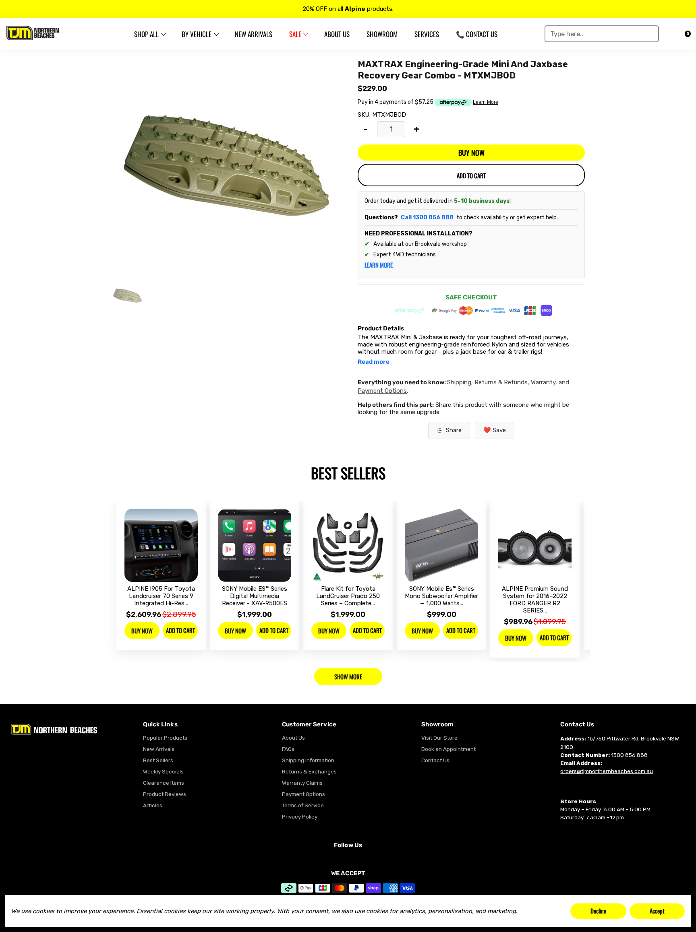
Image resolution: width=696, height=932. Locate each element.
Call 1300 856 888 (427, 217)
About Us (293, 737)
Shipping (459, 382)
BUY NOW (471, 152)
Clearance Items (163, 782)
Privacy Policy (299, 816)
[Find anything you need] (650, 33)
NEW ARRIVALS (253, 34)
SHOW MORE (348, 676)
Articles (152, 805)
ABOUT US (337, 34)
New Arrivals (158, 749)
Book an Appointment (448, 749)
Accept (657, 910)
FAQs (288, 749)
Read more (373, 362)
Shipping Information (308, 760)
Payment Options (382, 390)
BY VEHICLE (196, 34)
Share (454, 430)
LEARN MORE (379, 265)
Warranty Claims (302, 782)
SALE (295, 34)
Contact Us (435, 760)
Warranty (543, 382)
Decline (598, 910)
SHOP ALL (146, 34)
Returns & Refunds (501, 382)
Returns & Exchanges (309, 771)
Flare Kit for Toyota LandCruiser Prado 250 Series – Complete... (348, 596)
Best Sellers (158, 760)
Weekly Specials (163, 771)
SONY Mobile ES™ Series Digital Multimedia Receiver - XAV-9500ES (254, 596)
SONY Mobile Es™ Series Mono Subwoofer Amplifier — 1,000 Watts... (441, 596)
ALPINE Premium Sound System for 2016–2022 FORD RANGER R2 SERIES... (535, 599)
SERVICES (426, 34)
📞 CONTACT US (476, 34)
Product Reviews (164, 794)
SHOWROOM (382, 34)
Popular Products (165, 737)
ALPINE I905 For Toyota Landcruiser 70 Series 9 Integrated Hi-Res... (161, 596)
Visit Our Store (439, 737)
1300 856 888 (629, 755)
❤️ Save (494, 430)
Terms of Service (303, 805)
